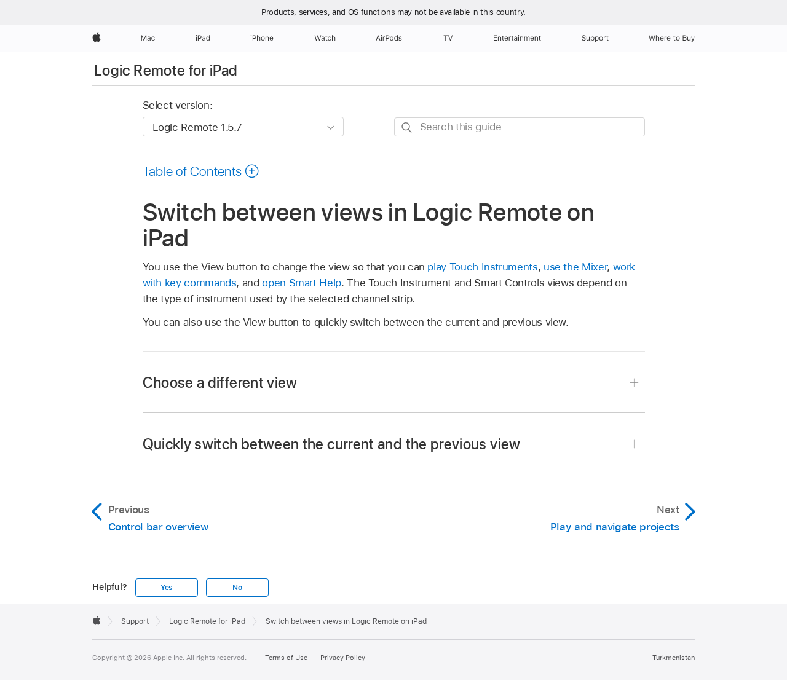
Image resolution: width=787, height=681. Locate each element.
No (237, 587)
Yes (166, 587)
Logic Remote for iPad (166, 70)
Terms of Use (286, 657)
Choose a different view (220, 383)
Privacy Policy (342, 657)
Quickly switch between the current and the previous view (332, 444)
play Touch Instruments (482, 267)
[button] (201, 171)
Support (135, 621)
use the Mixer (575, 267)
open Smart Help (301, 283)
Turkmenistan (673, 657)
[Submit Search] (407, 127)
